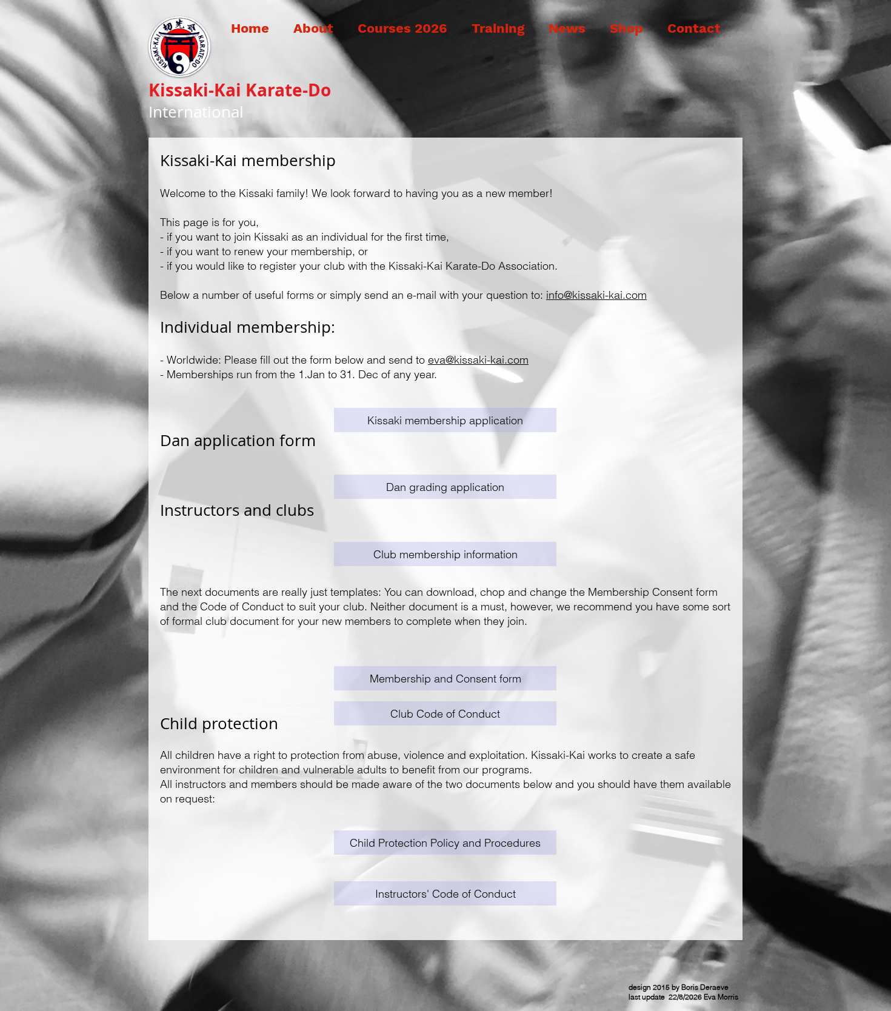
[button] (309, 28)
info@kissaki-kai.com (596, 295)
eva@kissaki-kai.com (478, 360)
